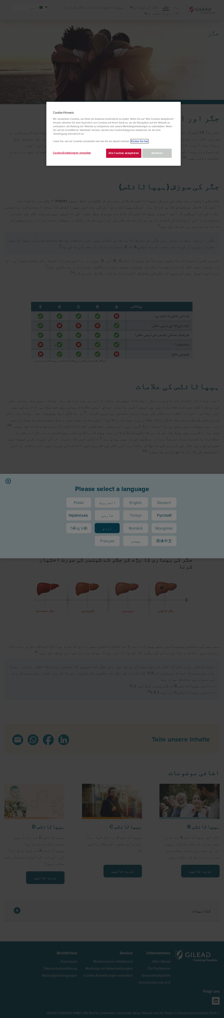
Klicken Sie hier (139, 141)
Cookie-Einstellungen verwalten (72, 153)
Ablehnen (157, 153)
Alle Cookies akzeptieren (123, 153)
